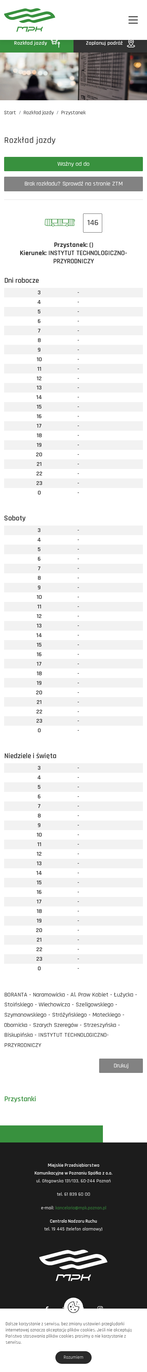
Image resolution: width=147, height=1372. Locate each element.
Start (10, 112)
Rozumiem (73, 1357)
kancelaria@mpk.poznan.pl (80, 1208)
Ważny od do (73, 164)
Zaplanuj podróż (105, 43)
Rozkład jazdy (31, 43)
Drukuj (121, 1065)
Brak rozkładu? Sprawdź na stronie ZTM (73, 184)
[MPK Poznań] (14, 20)
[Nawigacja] (133, 20)
